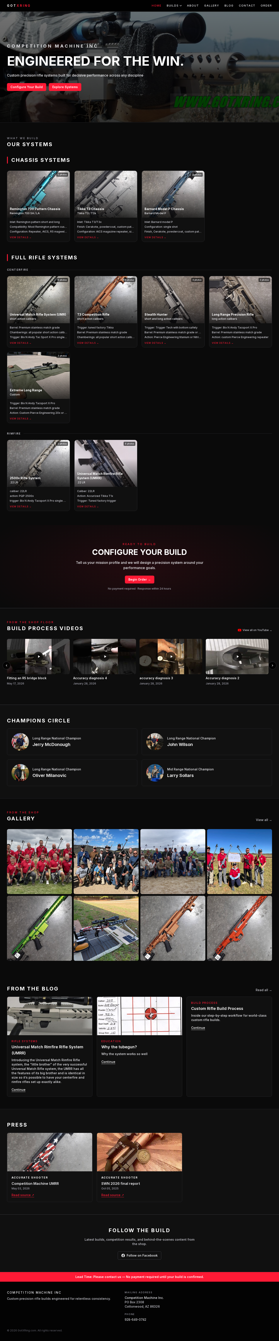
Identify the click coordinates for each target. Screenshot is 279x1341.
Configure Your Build (26, 87)
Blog (229, 5)
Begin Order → (139, 579)
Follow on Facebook (142, 1255)
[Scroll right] (272, 665)
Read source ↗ (23, 1195)
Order (266, 5)
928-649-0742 (135, 1319)
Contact (247, 5)
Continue (19, 1089)
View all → (264, 820)
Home (157, 5)
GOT (19, 5)
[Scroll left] (6, 665)
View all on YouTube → (257, 630)
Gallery (211, 5)
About (193, 5)
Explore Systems (65, 87)
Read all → (264, 990)
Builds (173, 5)
